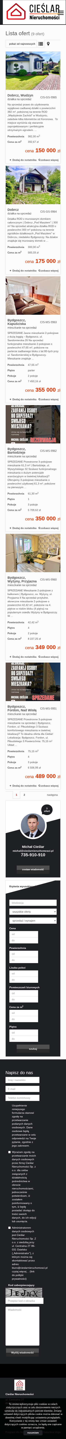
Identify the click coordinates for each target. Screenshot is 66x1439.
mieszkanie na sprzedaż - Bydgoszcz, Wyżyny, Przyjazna (33, 597)
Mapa (48, 44)
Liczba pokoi (17, 967)
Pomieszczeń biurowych (24, 987)
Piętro (13, 1026)
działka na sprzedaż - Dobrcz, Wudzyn (33, 108)
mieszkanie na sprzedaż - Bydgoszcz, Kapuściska (33, 339)
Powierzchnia (17, 948)
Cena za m (16, 1007)
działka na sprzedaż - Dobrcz (33, 220)
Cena (12, 928)
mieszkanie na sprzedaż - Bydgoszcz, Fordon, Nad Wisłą (33, 726)
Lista (40, 44)
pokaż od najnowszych (22, 44)
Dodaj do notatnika (24, 159)
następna (52, 794)
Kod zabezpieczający (21, 1285)
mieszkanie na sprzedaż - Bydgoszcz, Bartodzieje (33, 468)
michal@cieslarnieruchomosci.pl (33, 850)
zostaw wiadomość (33, 869)
